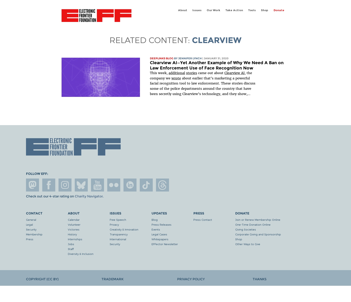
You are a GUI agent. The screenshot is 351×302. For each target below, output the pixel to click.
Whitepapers (160, 239)
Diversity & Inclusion (80, 253)
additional (177, 73)
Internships (75, 239)
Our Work (213, 10)
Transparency (119, 234)
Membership (34, 234)
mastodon (32, 185)
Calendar (74, 219)
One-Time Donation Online (253, 224)
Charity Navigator (89, 196)
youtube (97, 185)
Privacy (114, 224)
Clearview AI (234, 73)
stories (191, 73)
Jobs (71, 244)
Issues (197, 10)
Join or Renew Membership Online (257, 219)
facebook (48, 185)
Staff (71, 248)
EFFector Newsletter (165, 244)
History (72, 234)
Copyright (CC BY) (42, 279)
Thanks (259, 279)
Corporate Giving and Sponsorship (258, 234)
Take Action (234, 10)
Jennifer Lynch (190, 58)
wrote (176, 78)
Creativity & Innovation (124, 229)
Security (31, 229)
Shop (264, 10)
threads (162, 185)
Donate (279, 10)
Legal (29, 224)
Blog (155, 219)
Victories (73, 229)
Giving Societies (245, 229)
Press (29, 239)
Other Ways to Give (247, 244)
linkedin (130, 185)
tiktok (146, 185)
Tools (252, 10)
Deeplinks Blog (161, 58)
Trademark (113, 279)
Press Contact (202, 219)
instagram (65, 185)
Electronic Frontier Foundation (96, 18)
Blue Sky (81, 185)
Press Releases (161, 224)
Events (156, 229)
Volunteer (74, 224)
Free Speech (118, 219)
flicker (113, 185)
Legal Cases (159, 234)
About (182, 10)
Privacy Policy (191, 279)
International (118, 239)
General (31, 219)
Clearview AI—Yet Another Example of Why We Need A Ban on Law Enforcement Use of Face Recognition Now (217, 65)
